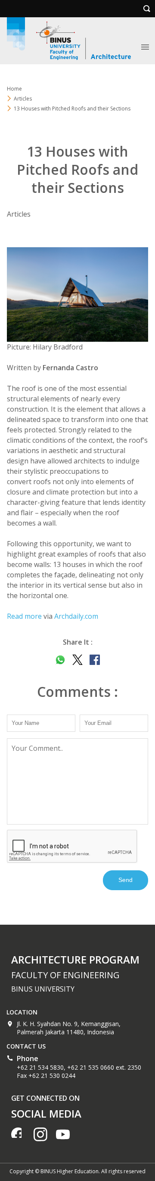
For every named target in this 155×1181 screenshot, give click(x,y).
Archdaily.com (76, 616)
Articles (23, 98)
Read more (24, 616)
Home (14, 88)
